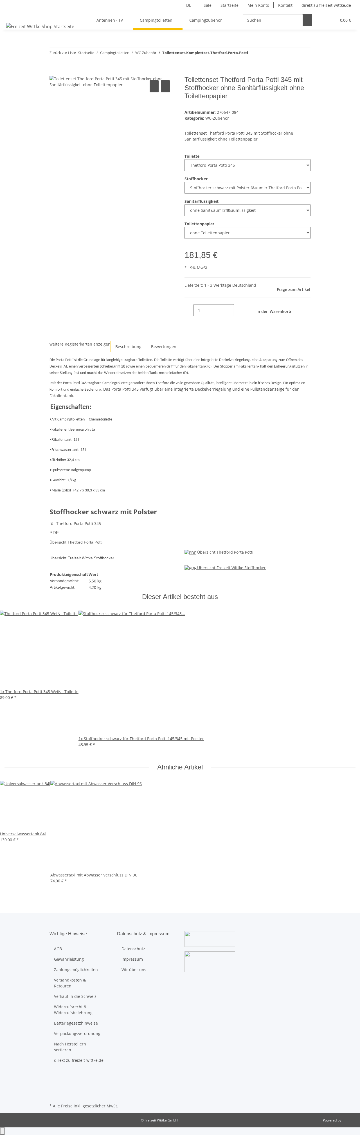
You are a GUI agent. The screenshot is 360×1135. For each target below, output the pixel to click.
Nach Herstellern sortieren (70, 1046)
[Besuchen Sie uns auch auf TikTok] (54, 1095)
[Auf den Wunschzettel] (165, 86)
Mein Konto (258, 5)
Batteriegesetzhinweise (76, 1023)
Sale (208, 5)
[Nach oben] (2, 1131)
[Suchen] (307, 20)
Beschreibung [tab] (128, 346)
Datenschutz (133, 948)
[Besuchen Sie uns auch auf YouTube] (54, 1082)
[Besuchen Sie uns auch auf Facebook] (54, 1075)
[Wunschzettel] (329, 20)
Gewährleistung (69, 959)
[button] (320, 20)
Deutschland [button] (244, 285)
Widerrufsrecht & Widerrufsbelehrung (73, 1009)
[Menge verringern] (189, 310)
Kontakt (285, 5)
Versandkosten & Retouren (70, 983)
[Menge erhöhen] (238, 310)
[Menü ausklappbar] (11, 15)
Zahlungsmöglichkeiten (76, 969)
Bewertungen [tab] (163, 346)
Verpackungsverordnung (77, 1033)
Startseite (229, 5)
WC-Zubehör (217, 118)
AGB (58, 948)
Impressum (132, 959)
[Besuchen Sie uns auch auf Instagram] (54, 1089)
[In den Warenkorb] (54, 73)
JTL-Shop (349, 1120)
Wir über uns (134, 969)
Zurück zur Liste (63, 52)
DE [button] (189, 5)
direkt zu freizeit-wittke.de (326, 5)
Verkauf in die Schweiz (75, 996)
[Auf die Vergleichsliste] (154, 86)
